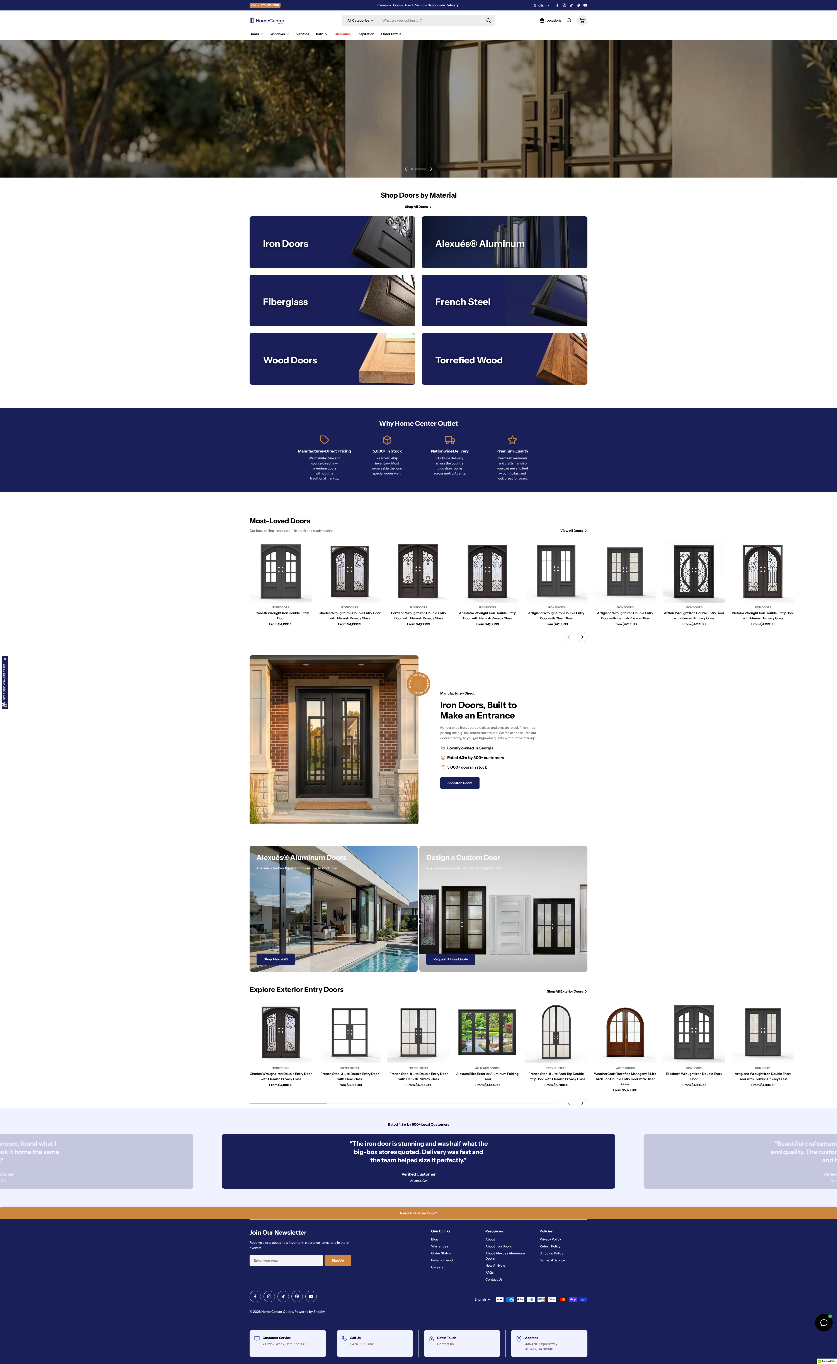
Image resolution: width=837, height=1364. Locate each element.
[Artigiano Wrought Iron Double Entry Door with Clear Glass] (556, 571)
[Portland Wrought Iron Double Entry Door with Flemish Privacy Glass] (418, 571)
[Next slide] (431, 169)
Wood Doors (625, 1068)
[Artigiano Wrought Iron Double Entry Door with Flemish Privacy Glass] (625, 571)
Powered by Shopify (309, 1312)
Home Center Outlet (277, 1312)
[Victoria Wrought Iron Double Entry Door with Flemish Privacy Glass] (763, 571)
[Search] (488, 20)
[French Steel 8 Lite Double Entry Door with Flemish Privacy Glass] (418, 1032)
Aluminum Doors (487, 1068)
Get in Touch (446, 1338)
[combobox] (418, 20)
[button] (416, 169)
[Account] (569, 20)
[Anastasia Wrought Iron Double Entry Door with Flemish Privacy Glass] (487, 571)
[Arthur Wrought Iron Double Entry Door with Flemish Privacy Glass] (694, 571)
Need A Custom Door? (418, 1213)
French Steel (350, 1068)
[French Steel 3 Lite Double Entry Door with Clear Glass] (349, 1032)
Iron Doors (280, 607)
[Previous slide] (406, 169)
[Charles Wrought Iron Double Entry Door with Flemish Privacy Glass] (349, 571)
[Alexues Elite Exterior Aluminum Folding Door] (487, 1032)
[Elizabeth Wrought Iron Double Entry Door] (281, 571)
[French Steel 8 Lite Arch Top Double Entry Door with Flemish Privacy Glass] (556, 1032)
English (540, 5)
